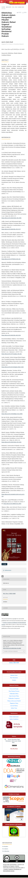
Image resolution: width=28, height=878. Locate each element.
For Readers (5, 846)
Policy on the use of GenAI (14, 700)
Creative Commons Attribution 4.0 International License (12, 869)
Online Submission (14, 716)
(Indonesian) (8, 570)
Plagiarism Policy (14, 703)
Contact (14, 680)
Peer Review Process (14, 691)
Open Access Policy (14, 696)
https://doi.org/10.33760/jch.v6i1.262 (11, 259)
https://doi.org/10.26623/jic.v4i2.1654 (11, 335)
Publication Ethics (14, 693)
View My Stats (14, 748)
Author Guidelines (14, 719)
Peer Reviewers (14, 677)
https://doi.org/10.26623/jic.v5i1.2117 (11, 229)
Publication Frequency (14, 698)
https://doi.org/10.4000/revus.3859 (12, 503)
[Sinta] (14, 820)
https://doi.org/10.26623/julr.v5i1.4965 (14, 49)
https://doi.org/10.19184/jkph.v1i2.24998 (12, 414)
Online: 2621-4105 (14, 662)
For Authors (5, 848)
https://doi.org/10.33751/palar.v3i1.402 (12, 354)
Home (3, 7)
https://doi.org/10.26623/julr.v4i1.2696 (11, 218)
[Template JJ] (14, 725)
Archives (8, 7)
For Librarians (5, 851)
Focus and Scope (14, 688)
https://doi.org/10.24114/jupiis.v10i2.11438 (12, 367)
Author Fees (14, 708)
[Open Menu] (1, 1)
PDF (5, 564)
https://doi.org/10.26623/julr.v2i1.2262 (11, 442)
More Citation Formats (11, 651)
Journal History (14, 705)
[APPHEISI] (14, 836)
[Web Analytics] (14, 745)
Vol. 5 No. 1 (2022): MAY (18, 7)
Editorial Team (14, 675)
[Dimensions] (14, 786)
